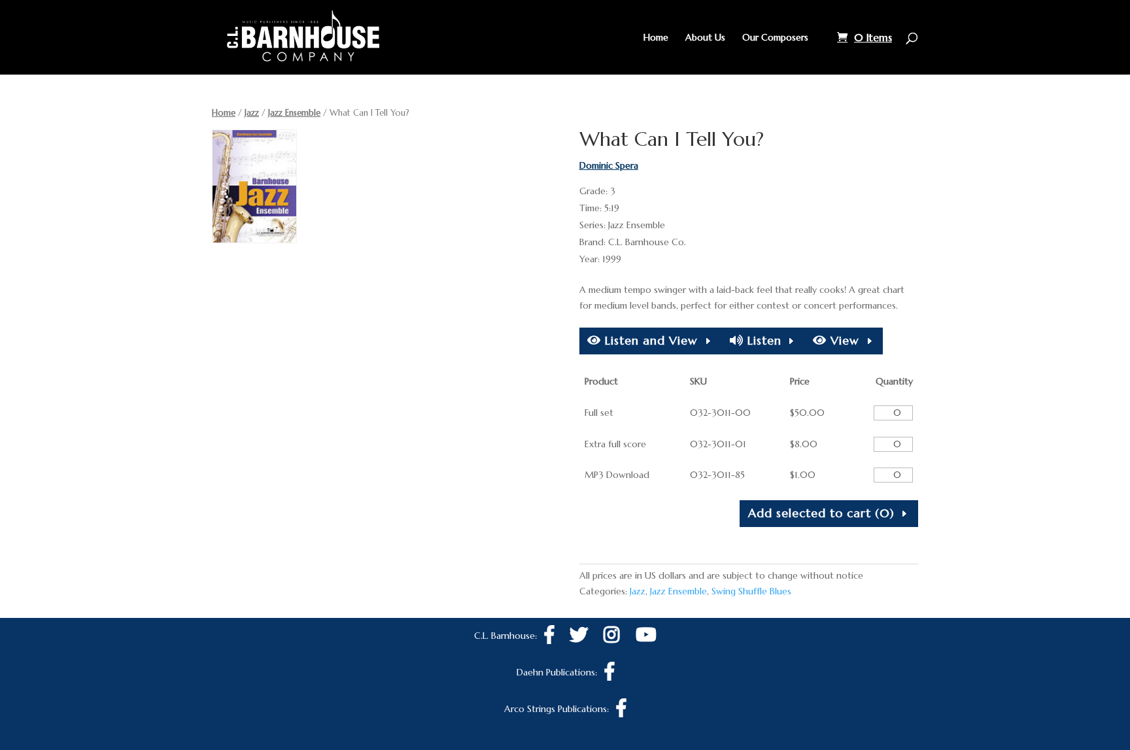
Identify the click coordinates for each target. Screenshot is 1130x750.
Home (655, 38)
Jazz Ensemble (294, 112)
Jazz (252, 112)
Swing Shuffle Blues (751, 591)
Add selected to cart (821, 512)
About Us (705, 38)
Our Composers (775, 38)
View (843, 340)
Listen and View (649, 340)
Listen (762, 340)
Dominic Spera (608, 165)
